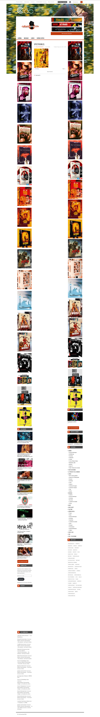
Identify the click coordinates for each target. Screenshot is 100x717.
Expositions (71, 520)
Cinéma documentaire (77, 587)
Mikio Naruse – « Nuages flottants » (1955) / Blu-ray (24, 544)
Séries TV (71, 466)
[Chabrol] (75, 277)
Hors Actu (71, 500)
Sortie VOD (70, 532)
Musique (26, 38)
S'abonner (21, 579)
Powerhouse (70, 568)
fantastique (70, 574)
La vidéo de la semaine (73, 501)
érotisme (78, 560)
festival (78, 589)
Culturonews (26, 1)
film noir (70, 549)
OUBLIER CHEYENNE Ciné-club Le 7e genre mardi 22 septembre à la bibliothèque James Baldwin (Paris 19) (24, 455)
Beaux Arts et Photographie (74, 477)
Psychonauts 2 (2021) (72, 422)
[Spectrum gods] (75, 297)
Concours (33, 1)
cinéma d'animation (72, 572)
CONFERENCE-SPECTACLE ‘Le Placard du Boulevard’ (24, 468)
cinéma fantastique (72, 589)
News (69, 505)
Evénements (71, 457)
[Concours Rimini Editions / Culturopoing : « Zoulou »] (67, 20)
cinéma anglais (76, 556)
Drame (76, 591)
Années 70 (74, 583)
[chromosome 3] (75, 139)
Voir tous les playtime (73, 427)
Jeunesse (70, 484)
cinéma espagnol (77, 574)
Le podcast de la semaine (74, 472)
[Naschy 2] (75, 218)
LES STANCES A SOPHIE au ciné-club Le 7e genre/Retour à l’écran (24, 493)
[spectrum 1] (75, 407)
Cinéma (20, 38)
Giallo (80, 576)
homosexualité (71, 543)
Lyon (76, 576)
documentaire (79, 585)
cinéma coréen (71, 564)
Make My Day (70, 554)
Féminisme (77, 547)
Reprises (70, 464)
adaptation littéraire (72, 562)
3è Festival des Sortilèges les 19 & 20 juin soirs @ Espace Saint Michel (24, 506)
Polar (70, 489)
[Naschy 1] (75, 198)
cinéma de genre (71, 558)
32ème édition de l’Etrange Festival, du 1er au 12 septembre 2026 (24, 441)
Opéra (70, 523)
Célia (18, 635)
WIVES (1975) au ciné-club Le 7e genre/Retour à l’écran (23, 557)
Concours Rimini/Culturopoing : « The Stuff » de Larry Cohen (24, 667)
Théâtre (70, 530)
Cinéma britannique (72, 581)
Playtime (70, 509)
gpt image (19, 675)
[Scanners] (75, 158)
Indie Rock (75, 549)
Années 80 (79, 581)
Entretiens (71, 456)
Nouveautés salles (72, 462)
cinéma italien (71, 591)
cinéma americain (71, 595)
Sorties (70, 491)
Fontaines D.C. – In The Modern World (75, 444)
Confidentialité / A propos (41, 1)
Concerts (70, 494)
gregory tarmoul (20, 670)
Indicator (77, 564)
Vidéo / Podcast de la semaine (74, 467)
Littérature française (73, 487)
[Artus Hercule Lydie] (75, 317)
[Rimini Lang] (75, 367)
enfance (75, 545)
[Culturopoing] (30, 31)
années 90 (77, 543)
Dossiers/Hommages (73, 452)
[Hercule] (75, 336)
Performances (71, 526)
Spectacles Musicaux (73, 528)
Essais (70, 482)
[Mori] (75, 356)
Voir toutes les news (22, 561)
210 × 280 (64, 46)
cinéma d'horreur (71, 570)
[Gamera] (75, 257)
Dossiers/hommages (73, 496)
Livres (32, 38)
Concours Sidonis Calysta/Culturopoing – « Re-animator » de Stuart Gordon (24, 641)
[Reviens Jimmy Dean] (75, 99)
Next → (64, 68)
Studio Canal (70, 547)
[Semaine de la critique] (50, 9)
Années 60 (80, 545)
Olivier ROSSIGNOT (40, 46)
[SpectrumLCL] (41, 67)
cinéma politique (78, 566)
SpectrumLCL (50, 71)
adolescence (70, 566)
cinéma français (71, 593)
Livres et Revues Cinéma (73, 461)
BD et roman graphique (73, 475)
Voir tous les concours (67, 33)
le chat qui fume (71, 560)
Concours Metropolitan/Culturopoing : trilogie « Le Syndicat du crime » (23, 682)
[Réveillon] (75, 60)
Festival (70, 459)
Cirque (70, 513)
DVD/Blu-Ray (71, 454)
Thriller (69, 587)
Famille (75, 554)
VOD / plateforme (72, 536)
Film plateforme (72, 470)
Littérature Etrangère (73, 486)
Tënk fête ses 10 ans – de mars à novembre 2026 (23, 532)
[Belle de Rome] (75, 178)
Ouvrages (71, 525)
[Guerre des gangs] (75, 238)
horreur (78, 570)
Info (70, 2)
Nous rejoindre (63, 2)
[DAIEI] (75, 387)
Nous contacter (51, 1)
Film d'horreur (71, 576)
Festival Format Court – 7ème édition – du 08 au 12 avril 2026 (24, 519)
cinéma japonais (71, 585)
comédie (69, 583)
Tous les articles (19, 1)
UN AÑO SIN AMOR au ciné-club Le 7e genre (24, 481)
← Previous (36, 68)
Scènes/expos (40, 38)
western (69, 556)
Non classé (70, 507)
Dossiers (70, 479)
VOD (69, 534)
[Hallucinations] (75, 119)
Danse (70, 515)
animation (70, 545)
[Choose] (75, 79)
